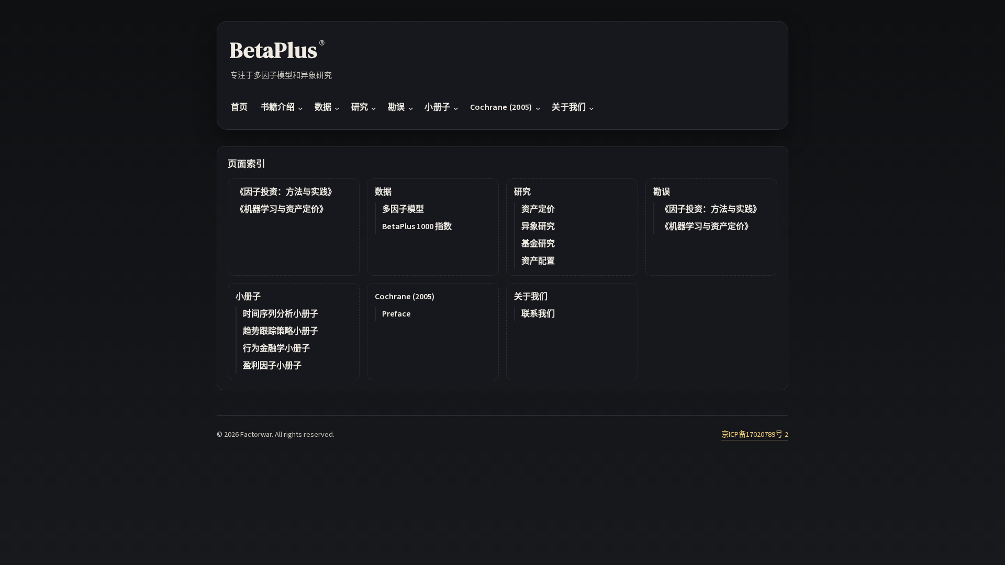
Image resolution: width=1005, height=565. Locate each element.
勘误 (661, 192)
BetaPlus (277, 50)
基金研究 (538, 244)
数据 (383, 192)
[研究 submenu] (373, 107)
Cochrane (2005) (404, 296)
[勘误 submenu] (411, 107)
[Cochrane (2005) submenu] (538, 107)
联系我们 (538, 314)
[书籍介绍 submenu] (300, 107)
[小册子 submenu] (456, 107)
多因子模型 (403, 209)
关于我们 (531, 296)
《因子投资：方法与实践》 (286, 192)
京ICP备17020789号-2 (754, 434)
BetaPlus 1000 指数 (417, 226)
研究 (522, 192)
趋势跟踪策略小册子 (280, 331)
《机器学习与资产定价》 (282, 209)
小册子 (248, 296)
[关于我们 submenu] (591, 107)
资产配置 (538, 261)
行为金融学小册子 (276, 348)
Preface (396, 314)
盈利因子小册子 (272, 365)
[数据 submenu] (337, 107)
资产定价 (538, 209)
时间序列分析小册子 (280, 314)
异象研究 (538, 226)
